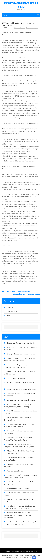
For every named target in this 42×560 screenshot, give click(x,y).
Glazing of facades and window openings (21, 354)
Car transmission (32, 28)
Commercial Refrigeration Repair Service (21, 343)
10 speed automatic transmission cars (26, 294)
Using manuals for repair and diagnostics (21, 400)
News (8, 316)
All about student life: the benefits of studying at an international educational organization (18, 515)
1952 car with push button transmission (16, 292)
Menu (5, 15)
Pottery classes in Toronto (16, 378)
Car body (10, 307)
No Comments (19, 28)
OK (34, 557)
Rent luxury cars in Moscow (16, 471)
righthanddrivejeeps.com (21, 5)
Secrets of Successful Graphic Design (19, 488)
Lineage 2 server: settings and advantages (21, 389)
